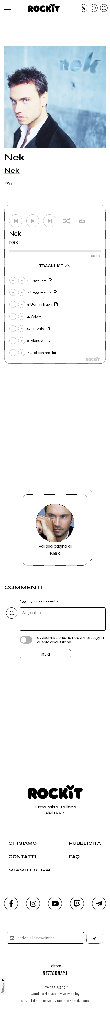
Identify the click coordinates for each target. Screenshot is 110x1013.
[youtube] (55, 903)
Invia (45, 654)
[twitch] (77, 903)
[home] (44, 8)
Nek (12, 171)
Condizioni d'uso (43, 994)
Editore (51, 968)
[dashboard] (104, 8)
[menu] (6, 8)
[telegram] (99, 903)
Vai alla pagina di (55, 549)
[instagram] (33, 903)
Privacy (3, 988)
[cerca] (94, 8)
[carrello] (84, 8)
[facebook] (11, 903)
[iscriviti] (94, 938)
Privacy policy (69, 994)
